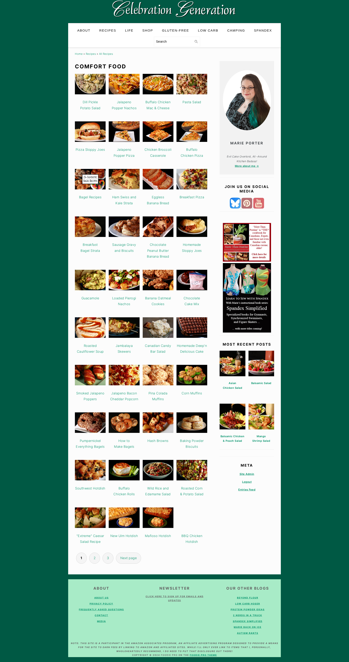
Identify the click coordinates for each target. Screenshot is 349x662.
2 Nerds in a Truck (247, 615)
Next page (128, 558)
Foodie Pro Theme (203, 655)
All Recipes (106, 53)
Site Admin (247, 474)
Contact (101, 615)
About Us (101, 597)
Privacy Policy (101, 603)
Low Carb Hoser (247, 603)
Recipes (91, 53)
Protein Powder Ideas (248, 609)
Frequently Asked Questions (101, 609)
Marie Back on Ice (247, 627)
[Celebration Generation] (174, 20)
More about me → (247, 165)
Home (79, 53)
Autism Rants (247, 633)
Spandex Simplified (247, 621)
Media (101, 621)
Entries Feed (246, 489)
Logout (247, 481)
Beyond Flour (247, 597)
